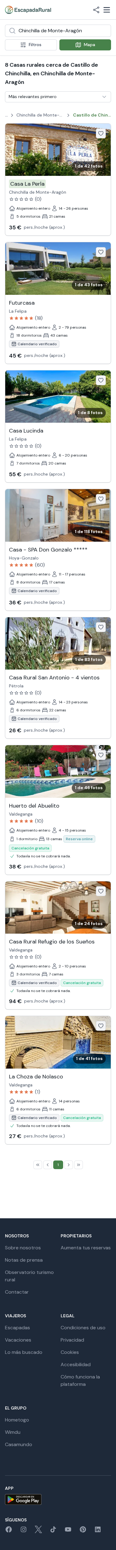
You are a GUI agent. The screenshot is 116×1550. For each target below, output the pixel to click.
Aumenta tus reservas (86, 1247)
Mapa (89, 44)
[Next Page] (68, 1165)
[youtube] (68, 1531)
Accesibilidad (76, 1364)
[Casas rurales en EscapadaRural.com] (28, 10)
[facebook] (8, 1531)
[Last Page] (78, 1165)
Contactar (17, 1292)
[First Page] (37, 1165)
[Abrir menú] (106, 10)
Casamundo (18, 1444)
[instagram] (23, 1531)
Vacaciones (18, 1340)
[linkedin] (97, 1531)
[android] (58, 1499)
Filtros (35, 44)
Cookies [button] (70, 1352)
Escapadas (17, 1327)
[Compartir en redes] (96, 10)
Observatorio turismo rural (29, 1276)
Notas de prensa (24, 1260)
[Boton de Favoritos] (101, 133)
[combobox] (58, 31)
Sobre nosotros (23, 1247)
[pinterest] (83, 1531)
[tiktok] (53, 1531)
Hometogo (17, 1420)
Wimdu (12, 1432)
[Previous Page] (47, 1165)
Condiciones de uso (83, 1327)
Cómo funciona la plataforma (80, 1380)
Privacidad (72, 1340)
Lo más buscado (23, 1352)
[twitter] (38, 1531)
